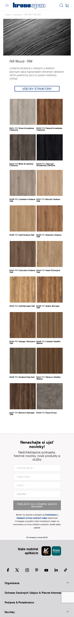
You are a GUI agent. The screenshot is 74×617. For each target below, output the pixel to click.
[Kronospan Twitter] (17, 570)
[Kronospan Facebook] (8, 570)
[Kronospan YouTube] (46, 570)
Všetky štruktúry (37, 89)
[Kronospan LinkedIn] (56, 570)
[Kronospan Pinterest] (36, 570)
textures (17, 14)
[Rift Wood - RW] (37, 37)
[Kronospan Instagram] (27, 570)
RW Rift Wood (32, 14)
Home (8, 14)
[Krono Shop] (67, 5)
